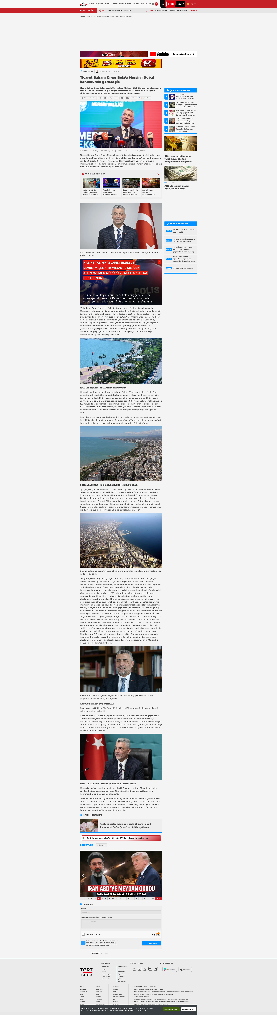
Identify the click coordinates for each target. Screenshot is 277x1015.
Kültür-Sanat (99, 989)
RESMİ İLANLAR (145, 4)
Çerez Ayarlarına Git (188, 1009)
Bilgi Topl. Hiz (121, 974)
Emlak (82, 1004)
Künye (104, 969)
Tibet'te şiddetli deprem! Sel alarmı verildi (184, 231)
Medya (98, 1001)
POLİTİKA (122, 4)
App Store (186, 969)
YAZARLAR (93, 4)
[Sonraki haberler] (158, 174)
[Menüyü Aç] (153, 4)
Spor (114, 999)
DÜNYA (115, 4)
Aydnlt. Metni (121, 979)
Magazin (98, 996)
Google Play (171, 969)
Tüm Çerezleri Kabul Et (171, 1009)
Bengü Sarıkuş (114, 71)
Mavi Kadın (99, 999)
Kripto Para (99, 991)
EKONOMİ (108, 4)
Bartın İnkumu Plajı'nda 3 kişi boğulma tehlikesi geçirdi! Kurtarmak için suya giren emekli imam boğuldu (184, 249)
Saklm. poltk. (105, 979)
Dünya (82, 996)
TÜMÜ (192, 10)
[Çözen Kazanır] (121, 63)
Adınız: (84, 908)
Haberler (82, 16)
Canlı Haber (83, 991)
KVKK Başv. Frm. (122, 981)
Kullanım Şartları (122, 966)
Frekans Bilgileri (106, 974)
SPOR (129, 4)
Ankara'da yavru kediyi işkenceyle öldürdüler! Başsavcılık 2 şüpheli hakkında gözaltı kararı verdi (161, 999)
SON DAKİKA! (88, 10)
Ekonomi (89, 16)
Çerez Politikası (106, 976)
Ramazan (115, 989)
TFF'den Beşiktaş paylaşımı (183, 268)
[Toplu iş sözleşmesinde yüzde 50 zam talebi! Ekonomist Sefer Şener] (89, 825)
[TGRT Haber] (83, 4)
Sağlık (114, 991)
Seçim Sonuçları (117, 994)
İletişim (104, 971)
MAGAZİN (135, 4)
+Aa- (134, 98)
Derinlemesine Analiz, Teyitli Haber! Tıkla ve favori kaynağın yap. (117, 838)
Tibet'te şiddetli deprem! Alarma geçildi (145, 986)
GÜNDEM (101, 4)
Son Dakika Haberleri (119, 996)
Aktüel (82, 986)
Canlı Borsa (83, 989)
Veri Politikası (121, 976)
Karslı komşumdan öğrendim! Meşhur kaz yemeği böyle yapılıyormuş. (184, 259)
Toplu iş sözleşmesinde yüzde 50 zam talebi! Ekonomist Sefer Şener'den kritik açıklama (125, 826)
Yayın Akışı (116, 1004)
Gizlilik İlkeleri (121, 969)
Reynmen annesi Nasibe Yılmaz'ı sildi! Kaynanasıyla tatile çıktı (172, 10)
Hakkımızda (105, 966)
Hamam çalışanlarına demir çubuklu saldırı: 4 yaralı (184, 240)
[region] (138, 1010)
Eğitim (82, 999)
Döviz (81, 994)
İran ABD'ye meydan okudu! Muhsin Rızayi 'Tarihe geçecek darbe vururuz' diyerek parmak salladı (125, 10)
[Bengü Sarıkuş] (97, 71)
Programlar (116, 986)
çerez (117, 1008)
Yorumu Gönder (151, 943)
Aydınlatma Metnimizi (127, 1010)
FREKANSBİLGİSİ (180, 4)
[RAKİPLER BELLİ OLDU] (121, 874)
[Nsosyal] (121, 98)
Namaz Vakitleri (100, 1004)
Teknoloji (115, 1001)
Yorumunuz (96, 917)
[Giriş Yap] (156, 4)
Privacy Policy (121, 971)
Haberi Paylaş (89, 98)
